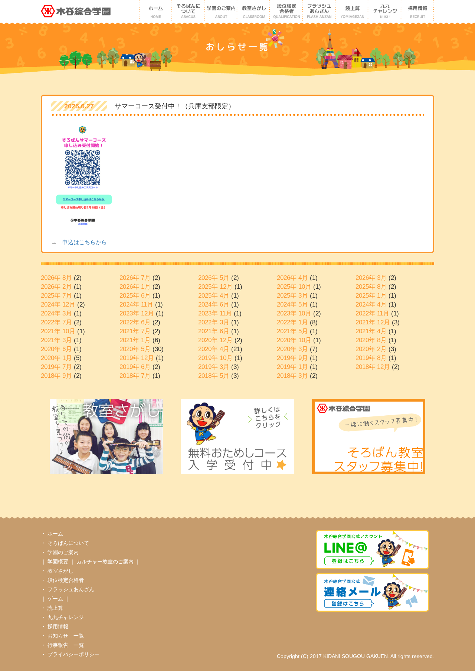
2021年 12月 (373, 322)
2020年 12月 (215, 340)
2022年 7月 (56, 322)
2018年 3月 (292, 375)
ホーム (55, 534)
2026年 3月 (371, 277)
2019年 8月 (371, 357)
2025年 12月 (215, 286)
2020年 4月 (213, 349)
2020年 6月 (56, 349)
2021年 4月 (371, 331)
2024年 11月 (136, 304)
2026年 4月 (292, 277)
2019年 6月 (135, 366)
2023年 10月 (294, 313)
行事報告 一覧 (66, 645)
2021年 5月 (292, 331)
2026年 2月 (56, 286)
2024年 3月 (56, 313)
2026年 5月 (213, 277)
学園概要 (59, 561)
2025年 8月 (371, 286)
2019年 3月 (213, 366)
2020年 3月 (292, 349)
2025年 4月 (213, 295)
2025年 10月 (294, 286)
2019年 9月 (292, 357)
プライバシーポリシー (73, 654)
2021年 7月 (135, 331)
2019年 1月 (292, 366)
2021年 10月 (58, 331)
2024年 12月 (58, 304)
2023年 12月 (136, 313)
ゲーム (56, 599)
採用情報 (58, 626)
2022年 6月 (135, 322)
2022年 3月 (213, 322)
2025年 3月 (292, 295)
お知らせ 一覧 (66, 636)
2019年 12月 (136, 357)
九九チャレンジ (66, 617)
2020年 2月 (371, 349)
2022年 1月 (292, 322)
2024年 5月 (292, 304)
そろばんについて (68, 543)
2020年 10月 (294, 340)
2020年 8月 (371, 340)
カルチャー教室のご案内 (105, 561)
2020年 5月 (135, 349)
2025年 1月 (371, 295)
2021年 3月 (56, 340)
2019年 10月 (215, 357)
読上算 (55, 608)
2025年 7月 (56, 295)
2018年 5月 (213, 375)
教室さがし (60, 571)
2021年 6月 (213, 331)
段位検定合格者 (66, 580)
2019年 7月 (56, 366)
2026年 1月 (135, 286)
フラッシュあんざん (71, 589)
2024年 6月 (213, 304)
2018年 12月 (373, 366)
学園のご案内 (63, 552)
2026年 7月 (135, 277)
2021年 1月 (135, 340)
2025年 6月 (135, 295)
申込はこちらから (84, 242)
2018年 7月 (135, 375)
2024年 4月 (371, 304)
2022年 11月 (372, 313)
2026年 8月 (56, 277)
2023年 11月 (215, 313)
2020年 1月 (56, 357)
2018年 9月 (56, 375)
